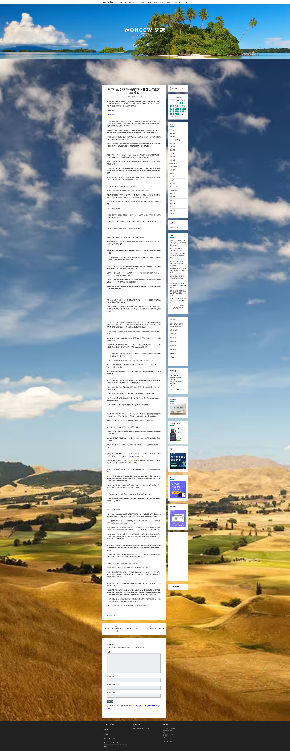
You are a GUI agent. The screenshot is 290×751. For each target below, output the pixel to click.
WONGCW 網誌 (108, 2)
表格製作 (174, 2)
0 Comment (139, 96)
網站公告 (172, 130)
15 (180, 109)
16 (183, 109)
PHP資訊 (172, 193)
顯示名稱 (110, 677)
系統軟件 (172, 143)
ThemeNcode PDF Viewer (110, 738)
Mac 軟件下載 (173, 163)
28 (178, 114)
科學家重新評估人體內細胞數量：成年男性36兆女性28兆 (118, 629)
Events (105, 746)
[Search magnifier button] (185, 88)
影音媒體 (172, 153)
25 (171, 114)
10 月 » (175, 116)
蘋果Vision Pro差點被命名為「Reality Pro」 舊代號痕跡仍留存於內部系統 (178, 243)
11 (171, 109)
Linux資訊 (172, 177)
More (180, 2)
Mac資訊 (172, 173)
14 (178, 109)
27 (175, 114)
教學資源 (172, 197)
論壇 (125, 2)
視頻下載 (149, 2)
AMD (133, 456)
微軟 (151, 476)
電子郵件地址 (111, 685)
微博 (130, 2)
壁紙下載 (135, 2)
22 (180, 111)
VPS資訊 (172, 180)
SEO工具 (161, 2)
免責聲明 (106, 730)
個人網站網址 (111, 693)
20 (175, 111)
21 (178, 111)
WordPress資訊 (174, 187)
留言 (109, 652)
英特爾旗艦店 (111, 114)
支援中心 (168, 2)
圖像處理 (172, 150)
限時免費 (172, 136)
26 (173, 114)
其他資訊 (172, 213)
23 (183, 111)
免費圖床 (142, 2)
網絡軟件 (172, 156)
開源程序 (172, 200)
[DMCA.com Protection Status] (174, 587)
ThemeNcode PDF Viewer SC (111, 742)
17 (185, 109)
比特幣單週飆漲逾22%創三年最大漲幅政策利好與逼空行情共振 (178, 285)
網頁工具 (172, 203)
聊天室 (155, 2)
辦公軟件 (172, 146)
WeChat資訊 (173, 190)
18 (171, 111)
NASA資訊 (172, 183)
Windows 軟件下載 (175, 140)
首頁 (121, 2)
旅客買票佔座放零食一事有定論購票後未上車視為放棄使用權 (178, 263)
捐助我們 (106, 734)
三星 (111, 478)
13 (175, 109)
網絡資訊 (112, 615)
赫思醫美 (172, 133)
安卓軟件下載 (173, 166)
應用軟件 (172, 160)
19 (173, 111)
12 (173, 109)
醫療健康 (172, 210)
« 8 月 (171, 116)
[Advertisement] (145, 73)
